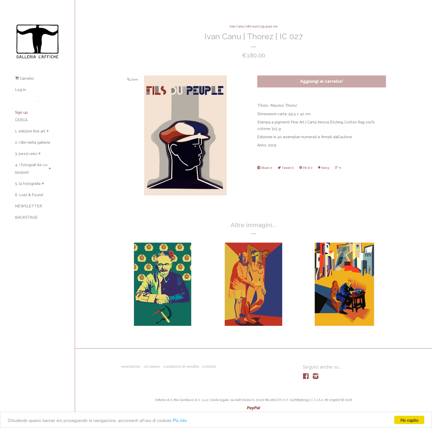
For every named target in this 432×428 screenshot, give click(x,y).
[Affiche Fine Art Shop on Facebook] (306, 377)
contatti (209, 366)
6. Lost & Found (29, 195)
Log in (20, 89)
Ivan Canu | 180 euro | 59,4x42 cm (254, 26)
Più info (180, 420)
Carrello (26, 78)
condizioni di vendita (181, 366)
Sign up (21, 112)
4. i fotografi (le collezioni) (31, 169)
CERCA (21, 120)
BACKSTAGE (26, 217)
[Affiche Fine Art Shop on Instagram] (315, 377)
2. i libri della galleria (32, 142)
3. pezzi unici (26, 153)
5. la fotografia (27, 183)
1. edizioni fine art (30, 131)
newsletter (131, 366)
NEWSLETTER (28, 206)
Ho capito (409, 420)
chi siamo (152, 366)
